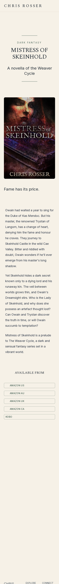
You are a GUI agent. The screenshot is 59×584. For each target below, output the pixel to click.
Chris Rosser (23, 5)
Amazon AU (17, 393)
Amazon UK (17, 401)
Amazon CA (17, 409)
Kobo (9, 416)
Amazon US (17, 385)
